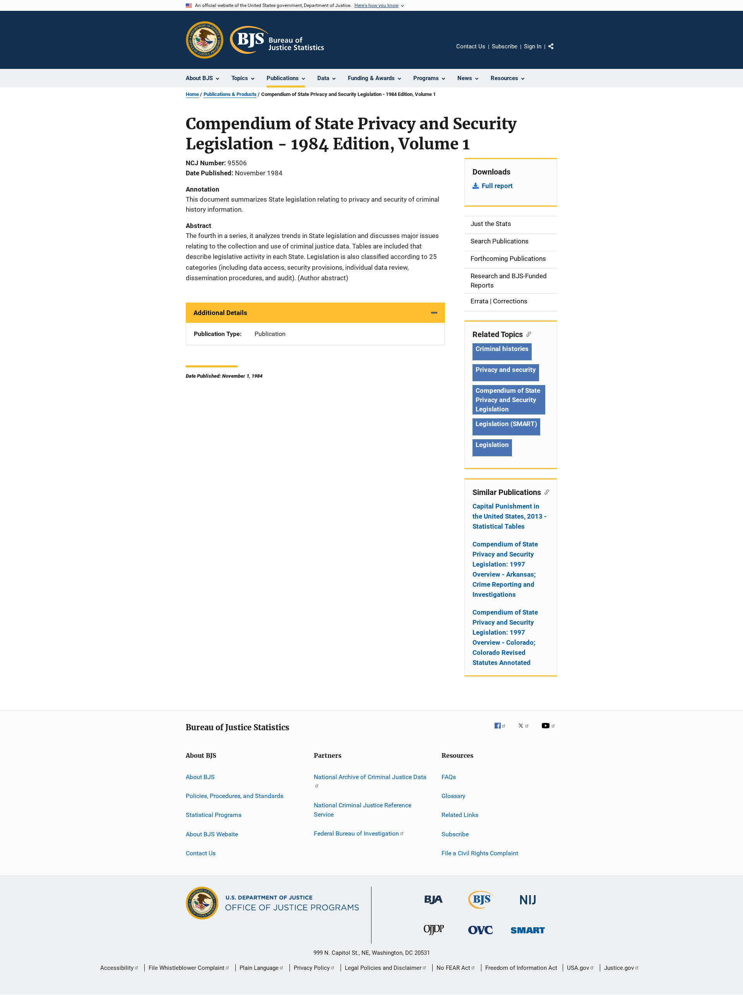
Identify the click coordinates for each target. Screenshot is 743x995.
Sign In (532, 46)
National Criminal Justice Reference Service (362, 809)
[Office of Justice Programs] (205, 40)
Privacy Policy (312, 967)
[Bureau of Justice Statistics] (480, 910)
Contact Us (470, 46)
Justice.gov (619, 967)
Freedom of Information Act (521, 967)
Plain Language (259, 967)
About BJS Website (212, 833)
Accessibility (117, 967)
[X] (526, 731)
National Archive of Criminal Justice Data (370, 776)
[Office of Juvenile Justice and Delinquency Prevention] (434, 936)
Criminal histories (502, 349)
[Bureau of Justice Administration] (434, 905)
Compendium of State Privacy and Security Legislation (508, 400)
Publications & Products (230, 94)
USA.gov (578, 967)
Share (557, 52)
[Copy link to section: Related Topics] (527, 333)
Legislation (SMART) (506, 424)
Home (192, 94)
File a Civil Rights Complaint (480, 853)
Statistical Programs (213, 815)
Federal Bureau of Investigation (356, 833)
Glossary (454, 796)
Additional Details (220, 313)
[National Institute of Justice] (528, 906)
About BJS (200, 776)
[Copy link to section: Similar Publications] (545, 491)
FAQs (449, 776)
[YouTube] (549, 731)
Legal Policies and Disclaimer (383, 967)
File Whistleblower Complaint (186, 967)
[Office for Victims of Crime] (480, 935)
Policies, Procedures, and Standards (234, 796)
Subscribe (504, 46)
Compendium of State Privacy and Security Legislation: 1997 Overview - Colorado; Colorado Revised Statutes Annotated (505, 637)
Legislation (492, 445)
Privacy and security (506, 369)
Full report (497, 186)
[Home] (277, 40)
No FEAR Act (453, 967)
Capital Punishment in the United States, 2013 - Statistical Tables (510, 516)
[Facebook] (503, 731)
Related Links (460, 815)
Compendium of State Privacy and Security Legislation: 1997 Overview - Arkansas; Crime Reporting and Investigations (505, 569)
